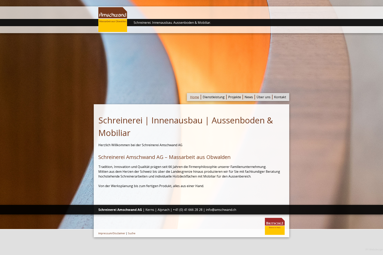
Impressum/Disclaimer (111, 233)
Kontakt (280, 97)
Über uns (263, 97)
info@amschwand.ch (221, 209)
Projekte (234, 97)
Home (194, 97)
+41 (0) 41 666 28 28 (187, 209)
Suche (131, 233)
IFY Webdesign (374, 249)
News (249, 97)
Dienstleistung (214, 97)
